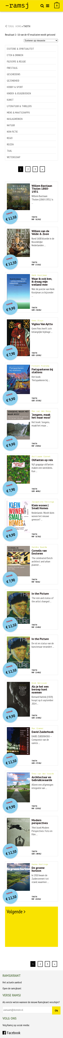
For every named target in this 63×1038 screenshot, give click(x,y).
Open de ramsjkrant (12, 988)
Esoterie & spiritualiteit (20, 48)
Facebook (13, 1032)
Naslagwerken (15, 118)
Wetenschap (13, 157)
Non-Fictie (12, 131)
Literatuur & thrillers (19, 106)
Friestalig (12, 67)
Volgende (15, 911)
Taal (9, 150)
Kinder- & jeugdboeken (19, 93)
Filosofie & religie (16, 61)
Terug (10, 26)
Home (18, 26)
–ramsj (17, 5)
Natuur (11, 125)
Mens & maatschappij (18, 112)
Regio (10, 138)
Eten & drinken (15, 55)
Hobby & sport (15, 87)
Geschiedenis (13, 74)
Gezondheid (13, 80)
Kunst (10, 99)
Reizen (10, 144)
